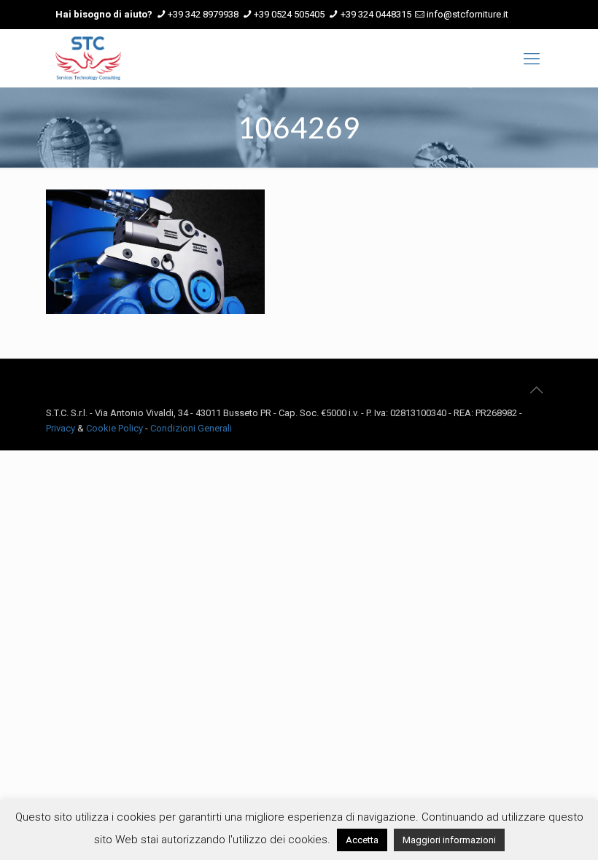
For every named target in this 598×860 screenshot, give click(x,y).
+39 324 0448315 (376, 14)
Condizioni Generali (191, 428)
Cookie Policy (114, 428)
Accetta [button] (362, 839)
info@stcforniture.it (467, 14)
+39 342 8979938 (203, 14)
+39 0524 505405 (289, 14)
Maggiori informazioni (449, 839)
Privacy (60, 428)
